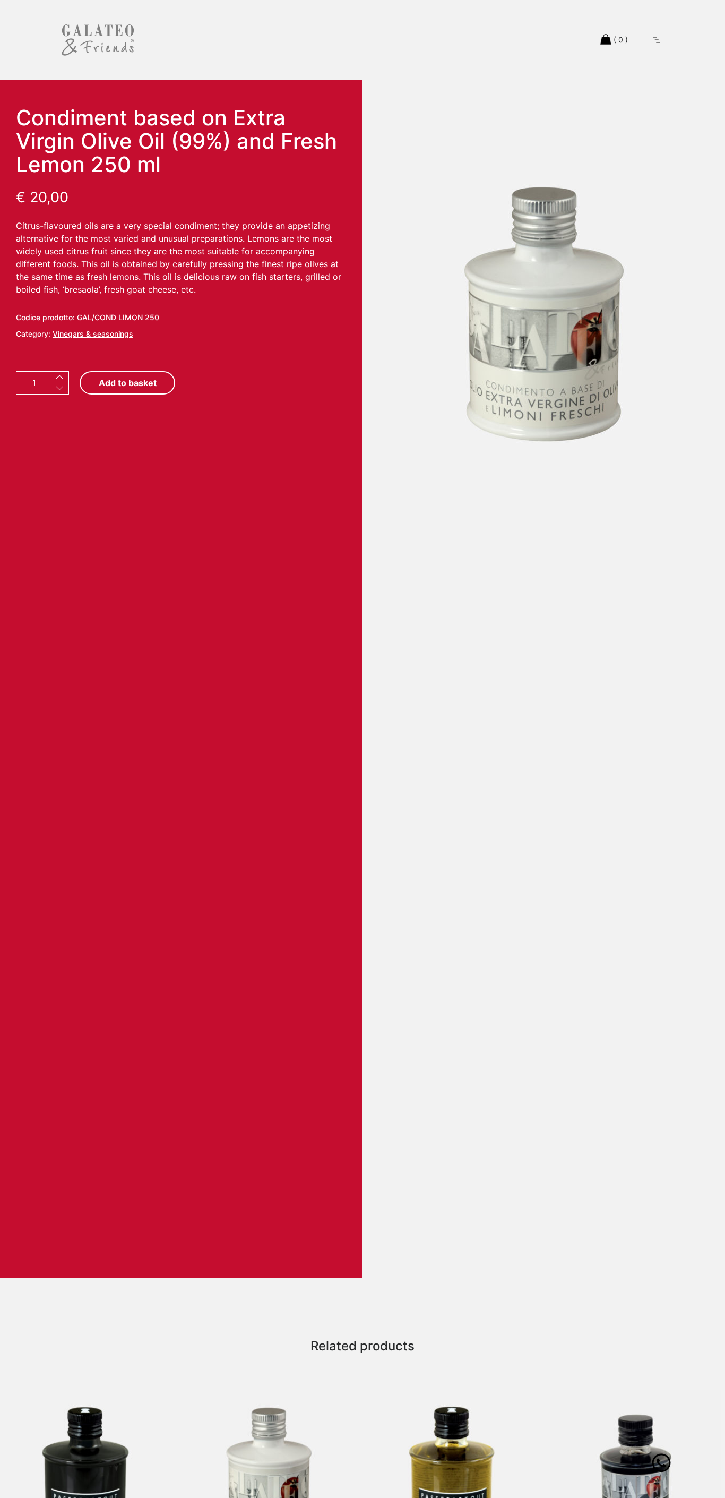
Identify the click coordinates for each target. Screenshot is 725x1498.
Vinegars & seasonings (93, 333)
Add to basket (128, 383)
